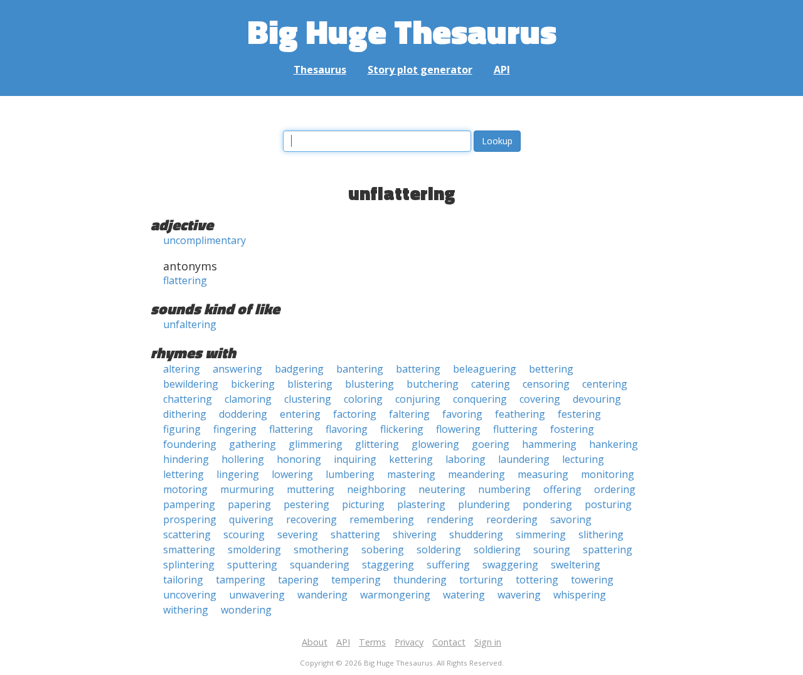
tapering (298, 580)
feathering (520, 414)
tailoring (183, 580)
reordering (512, 519)
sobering (382, 549)
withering (185, 610)
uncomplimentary (204, 240)
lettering (183, 474)
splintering (189, 564)
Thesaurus (320, 70)
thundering (420, 580)
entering (300, 414)
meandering (476, 474)
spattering (607, 549)
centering (604, 384)
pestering (306, 504)
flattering (185, 280)
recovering (311, 519)
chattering (187, 399)
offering (562, 489)
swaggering (510, 564)
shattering (355, 534)
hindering (186, 459)
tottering (537, 580)
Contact (448, 642)
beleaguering (484, 369)
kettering (411, 459)
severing (297, 534)
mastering (411, 474)
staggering (388, 564)
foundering (189, 444)
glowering (435, 444)
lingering (237, 474)
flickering (401, 429)
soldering (439, 549)
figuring (182, 429)
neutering (441, 489)
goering (490, 444)
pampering (189, 504)
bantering (359, 369)
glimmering (316, 444)
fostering (572, 429)
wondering (246, 610)
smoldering (254, 549)
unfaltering (189, 324)
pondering (547, 504)
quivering (251, 519)
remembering (381, 519)
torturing (481, 580)
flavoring (347, 429)
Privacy (409, 642)
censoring (546, 384)
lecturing (583, 459)
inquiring (355, 459)
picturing (363, 504)
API (502, 70)
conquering (480, 399)
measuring (543, 474)
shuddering (476, 534)
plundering (484, 504)
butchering (433, 384)
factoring (354, 414)
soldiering (497, 549)
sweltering (575, 564)
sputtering (252, 564)
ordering (614, 489)
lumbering (350, 474)
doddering (243, 414)
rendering (450, 519)
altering (181, 369)
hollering (242, 459)
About (314, 642)
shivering (415, 534)
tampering (240, 580)
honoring (299, 459)
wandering (322, 595)
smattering (189, 549)
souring (551, 549)
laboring (465, 459)
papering (249, 504)
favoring (462, 414)
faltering (409, 414)
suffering (448, 564)
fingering (235, 429)
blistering (309, 384)
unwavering (257, 595)
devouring (597, 399)
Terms (372, 642)
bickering (253, 384)
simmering (541, 534)
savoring (571, 519)
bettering (551, 369)
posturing (608, 504)
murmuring (247, 489)
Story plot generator (420, 70)
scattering (187, 534)
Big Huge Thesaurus (401, 31)
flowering (458, 429)
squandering (319, 564)
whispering (579, 595)
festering (579, 414)
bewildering (190, 384)
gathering (252, 444)
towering (592, 580)
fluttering (515, 429)
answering (237, 369)
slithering (601, 534)
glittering (377, 444)
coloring (363, 399)
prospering (189, 519)
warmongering (395, 595)
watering (464, 595)
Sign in (487, 642)
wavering (519, 595)
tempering (356, 580)
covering (539, 399)
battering (418, 369)
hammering (549, 444)
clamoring (248, 399)
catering (490, 384)
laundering (524, 459)
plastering (421, 504)
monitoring (607, 474)
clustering (307, 399)
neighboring (376, 489)
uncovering (189, 595)
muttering (310, 489)
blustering (369, 384)
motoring (185, 489)
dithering (184, 414)
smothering (321, 549)
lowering (292, 474)
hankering (613, 444)
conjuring (417, 399)
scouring (244, 534)
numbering (504, 489)
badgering (299, 369)
